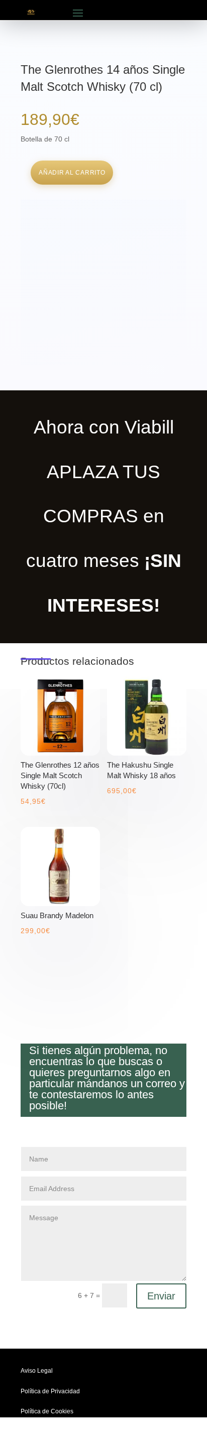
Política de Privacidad (50, 1391)
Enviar (161, 1295)
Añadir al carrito (72, 172)
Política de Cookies (47, 1411)
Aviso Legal (37, 1370)
